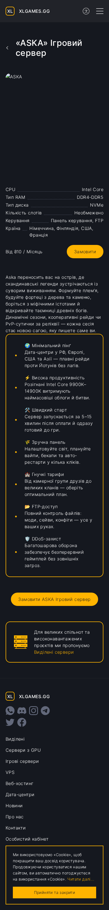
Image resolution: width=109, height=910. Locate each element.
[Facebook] (21, 722)
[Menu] (99, 11)
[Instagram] (33, 710)
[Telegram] (45, 710)
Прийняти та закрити (54, 892)
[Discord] (21, 710)
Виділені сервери (54, 652)
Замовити (85, 251)
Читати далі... (80, 879)
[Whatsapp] (10, 710)
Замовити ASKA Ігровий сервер (54, 599)
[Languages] (86, 11)
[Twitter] (10, 722)
